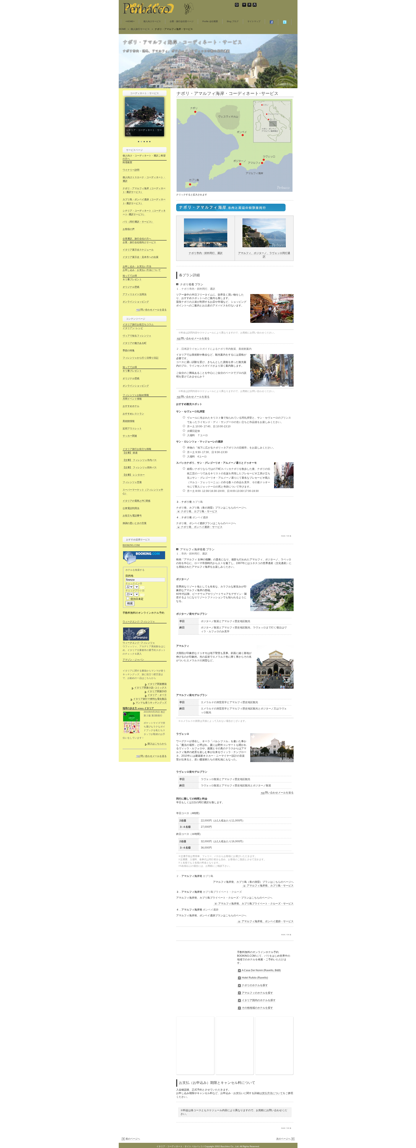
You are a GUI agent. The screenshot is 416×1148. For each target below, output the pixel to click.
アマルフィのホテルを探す (257, 992)
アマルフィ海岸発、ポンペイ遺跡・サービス (268, 921)
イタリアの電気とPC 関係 (136, 500)
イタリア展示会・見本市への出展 (140, 257)
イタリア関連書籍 (157, 684)
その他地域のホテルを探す (257, 1007)
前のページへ (133, 1138)
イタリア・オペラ (157, 695)
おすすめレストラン (133, 413)
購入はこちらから (157, 743)
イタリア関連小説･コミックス (150, 687)
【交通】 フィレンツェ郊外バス (140, 467)
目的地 (129, 575)
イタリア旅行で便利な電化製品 (150, 699)
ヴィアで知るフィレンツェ (137, 335)
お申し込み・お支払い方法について (142, 270)
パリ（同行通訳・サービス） (138, 221)
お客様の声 (129, 229)
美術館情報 (129, 421)
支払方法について (272, 1093)
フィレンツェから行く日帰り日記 (140, 357)
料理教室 (127, 162)
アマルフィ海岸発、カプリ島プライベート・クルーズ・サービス (256, 903)
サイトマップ (253, 21)
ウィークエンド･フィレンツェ (139, 642)
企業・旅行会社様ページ (181, 21)
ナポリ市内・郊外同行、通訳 (206, 253)
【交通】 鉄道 (130, 452)
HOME (122, 29)
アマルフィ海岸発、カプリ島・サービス (270, 885)
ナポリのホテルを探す (255, 985)
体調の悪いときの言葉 (134, 523)
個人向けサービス (152, 21)
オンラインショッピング (136, 301)
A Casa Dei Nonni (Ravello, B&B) (261, 970)
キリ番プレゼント (132, 279)
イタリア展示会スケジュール (138, 249)
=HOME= (130, 21)
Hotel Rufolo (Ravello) (255, 977)
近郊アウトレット (132, 428)
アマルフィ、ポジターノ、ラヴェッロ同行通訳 (264, 255)
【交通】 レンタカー (134, 474)
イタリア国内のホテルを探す (259, 1000)
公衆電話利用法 (131, 508)
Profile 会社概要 (210, 21)
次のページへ (283, 1138)
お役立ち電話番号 (132, 515)
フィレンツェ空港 (132, 482)
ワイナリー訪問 (131, 170)
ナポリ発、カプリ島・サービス (199, 511)
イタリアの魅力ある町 (134, 343)
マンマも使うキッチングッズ (151, 702)
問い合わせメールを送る (195, 338)
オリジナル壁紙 (131, 287)
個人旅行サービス (140, 29)
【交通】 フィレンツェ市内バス (140, 460)
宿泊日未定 (136, 598)
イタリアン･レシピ (133, 328)
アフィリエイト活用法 (134, 294)
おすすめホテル (131, 406)
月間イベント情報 (132, 398)
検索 (130, 603)
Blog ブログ (233, 21)
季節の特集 (129, 350)
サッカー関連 (130, 435)
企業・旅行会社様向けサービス (139, 242)
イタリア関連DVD (157, 691)
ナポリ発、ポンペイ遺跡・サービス (202, 526)
